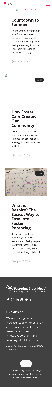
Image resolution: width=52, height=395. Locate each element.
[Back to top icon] (26, 363)
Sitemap (34, 374)
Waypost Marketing (30, 378)
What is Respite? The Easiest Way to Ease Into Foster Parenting (26, 216)
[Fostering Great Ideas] (26, 4)
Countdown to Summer (25, 22)
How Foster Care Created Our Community (24, 118)
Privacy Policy (24, 374)
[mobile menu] (48, 4)
